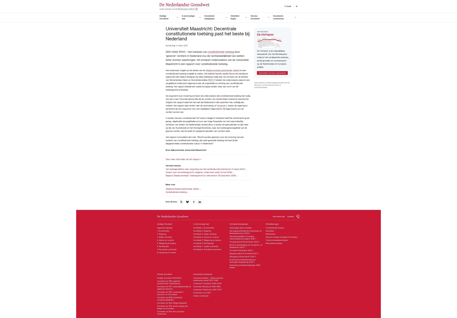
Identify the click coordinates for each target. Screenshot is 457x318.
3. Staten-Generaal (164, 237)
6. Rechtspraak (163, 246)
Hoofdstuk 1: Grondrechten (203, 228)
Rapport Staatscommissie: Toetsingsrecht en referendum (201, 175)
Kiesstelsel (270, 231)
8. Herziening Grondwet (166, 253)
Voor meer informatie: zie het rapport (182, 159)
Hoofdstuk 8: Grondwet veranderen (207, 249)
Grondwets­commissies (278, 17)
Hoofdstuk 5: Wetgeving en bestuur (207, 240)
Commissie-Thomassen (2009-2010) (207, 283)
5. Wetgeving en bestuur (166, 243)
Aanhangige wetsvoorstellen (240, 228)
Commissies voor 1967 (202, 293)
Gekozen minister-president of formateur (282, 237)
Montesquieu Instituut (186, 9)
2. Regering (161, 234)
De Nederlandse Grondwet (184, 5)
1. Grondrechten (163, 231)
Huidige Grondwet (163, 17)
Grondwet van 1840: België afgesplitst (172, 303)
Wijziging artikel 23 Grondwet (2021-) (243, 253)
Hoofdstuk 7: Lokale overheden (205, 246)
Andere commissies (201, 296)
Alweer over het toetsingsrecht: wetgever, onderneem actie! (199, 172)
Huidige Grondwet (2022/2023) (169, 278)
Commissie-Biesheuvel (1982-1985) (207, 287)
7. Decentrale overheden (167, 249)
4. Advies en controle (165, 240)
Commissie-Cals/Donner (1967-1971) (207, 290)
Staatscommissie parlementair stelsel (222, 70)
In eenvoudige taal (188, 17)
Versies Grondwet (255, 17)
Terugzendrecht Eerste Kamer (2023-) (244, 242)
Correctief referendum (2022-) (241, 250)
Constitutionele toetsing (176, 192)
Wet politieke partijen (274, 243)
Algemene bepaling (164, 228)
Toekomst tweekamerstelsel (277, 240)
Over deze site (279, 216)
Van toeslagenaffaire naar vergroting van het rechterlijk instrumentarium (205, 169)
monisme (221, 105)
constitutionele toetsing (221, 51)
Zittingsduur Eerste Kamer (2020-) (242, 257)
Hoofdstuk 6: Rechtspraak (203, 243)
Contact (290, 216)
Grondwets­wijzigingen (209, 17)
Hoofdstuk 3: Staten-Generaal (205, 234)
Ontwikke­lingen (235, 17)
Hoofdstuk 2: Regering (202, 231)
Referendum (270, 234)
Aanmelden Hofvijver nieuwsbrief (272, 73)
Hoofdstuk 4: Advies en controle (206, 237)
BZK (211, 80)
